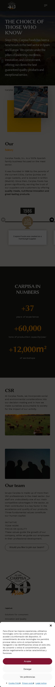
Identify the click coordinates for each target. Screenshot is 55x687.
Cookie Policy (15, 683)
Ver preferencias (27, 677)
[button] (50, 625)
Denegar (27, 669)
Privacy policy (28, 683)
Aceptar (27, 661)
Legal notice (41, 683)
